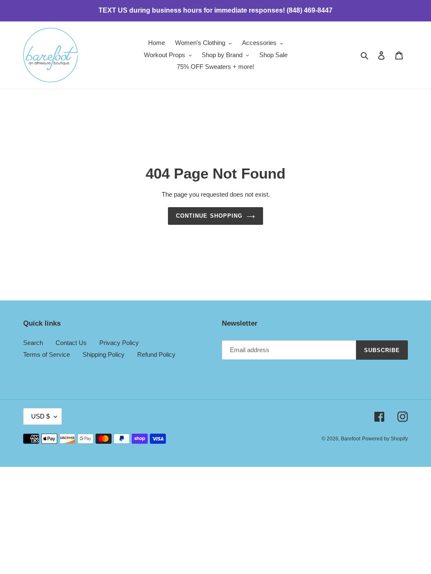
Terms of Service (46, 354)
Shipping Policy (103, 354)
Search (33, 342)
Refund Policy (156, 354)
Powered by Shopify (385, 439)
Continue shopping (209, 216)
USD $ (40, 416)
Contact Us (71, 342)
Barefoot (350, 439)
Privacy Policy (119, 342)
